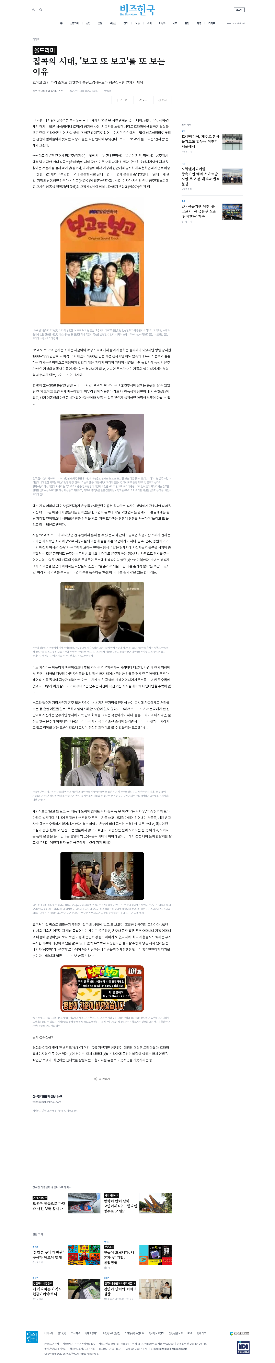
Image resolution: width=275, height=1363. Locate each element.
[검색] (41, 10)
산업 (88, 23)
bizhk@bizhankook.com (173, 1348)
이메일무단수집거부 (134, 1333)
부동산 (113, 23)
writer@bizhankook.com (47, 1102)
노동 (137, 23)
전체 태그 (201, 1333)
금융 (100, 23)
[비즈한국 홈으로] (138, 9)
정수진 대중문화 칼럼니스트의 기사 (52, 1187)
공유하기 (104, 1079)
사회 (175, 23)
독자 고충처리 (91, 1333)
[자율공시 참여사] (243, 1347)
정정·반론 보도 (176, 1333)
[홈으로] (32, 1337)
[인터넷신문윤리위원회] (239, 1333)
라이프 (211, 23)
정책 (126, 23)
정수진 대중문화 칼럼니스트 (48, 90)
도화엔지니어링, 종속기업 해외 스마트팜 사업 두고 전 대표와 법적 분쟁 (201, 176)
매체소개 (48, 1333)
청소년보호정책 (156, 1333)
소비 (149, 23)
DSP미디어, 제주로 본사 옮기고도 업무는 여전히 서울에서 (201, 141)
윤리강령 (62, 1333)
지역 (199, 23)
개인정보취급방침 (111, 1333)
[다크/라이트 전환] (34, 10)
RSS (189, 1333)
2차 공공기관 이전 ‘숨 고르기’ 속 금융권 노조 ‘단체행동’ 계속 (199, 211)
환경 (187, 23)
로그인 (239, 9)
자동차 (162, 23)
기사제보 (75, 1333)
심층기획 (74, 23)
